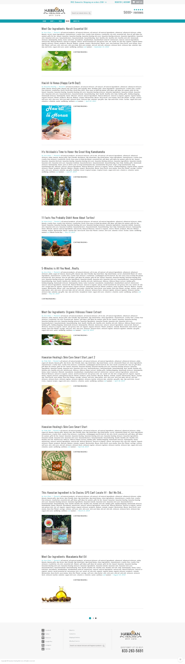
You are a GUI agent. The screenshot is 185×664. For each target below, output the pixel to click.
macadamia (79, 40)
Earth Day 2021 (79, 90)
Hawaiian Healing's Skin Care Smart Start (64, 427)
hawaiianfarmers (65, 38)
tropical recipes (90, 170)
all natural (64, 316)
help (115, 94)
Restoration (95, 43)
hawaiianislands (77, 38)
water (67, 47)
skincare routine (133, 290)
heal (97, 38)
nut (110, 41)
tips (140, 45)
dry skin (113, 34)
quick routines (118, 286)
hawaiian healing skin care (91, 36)
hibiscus (105, 281)
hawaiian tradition (72, 163)
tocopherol (83, 292)
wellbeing (73, 47)
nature (79, 41)
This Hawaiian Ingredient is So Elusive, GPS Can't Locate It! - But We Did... (82, 492)
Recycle (69, 43)
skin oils (101, 45)
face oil (129, 34)
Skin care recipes (85, 45)
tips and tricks (47, 47)
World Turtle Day (56, 232)
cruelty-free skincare (93, 34)
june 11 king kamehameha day (84, 165)
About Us (76, 21)
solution (135, 45)
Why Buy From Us (74, 641)
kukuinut (71, 40)
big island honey (103, 157)
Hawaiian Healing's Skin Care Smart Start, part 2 (68, 357)
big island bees (91, 157)
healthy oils (104, 38)
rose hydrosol (114, 43)
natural (121, 40)
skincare (107, 45)
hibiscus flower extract (117, 281)
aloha (139, 32)
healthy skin (113, 38)
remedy (81, 43)
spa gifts (101, 99)
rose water (80, 288)
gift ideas (110, 90)
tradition (76, 170)
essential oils (121, 34)
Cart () (139, 2)
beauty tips (65, 88)
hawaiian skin (46, 163)
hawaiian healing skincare (111, 36)
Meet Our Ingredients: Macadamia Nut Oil (64, 556)
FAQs (60, 21)
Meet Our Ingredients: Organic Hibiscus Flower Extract (72, 312)
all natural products (68, 32)
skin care (64, 45)
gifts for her (52, 36)
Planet (56, 43)
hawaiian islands (127, 92)
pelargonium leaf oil (93, 286)
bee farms (73, 88)
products (63, 43)
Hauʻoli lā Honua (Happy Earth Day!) (61, 83)
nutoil (114, 41)
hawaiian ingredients (128, 36)
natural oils (46, 41)
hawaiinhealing (89, 38)
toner (90, 292)
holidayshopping (133, 94)
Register (118, 2)
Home (44, 21)
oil (118, 41)
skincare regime (108, 290)
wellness (80, 47)
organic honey (137, 41)
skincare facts (116, 45)
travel (82, 170)
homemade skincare (49, 96)
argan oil (56, 274)
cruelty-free (80, 34)
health (102, 94)
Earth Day (69, 90)
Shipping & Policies (74, 637)
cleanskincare (70, 34)
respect (87, 43)
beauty (44, 34)
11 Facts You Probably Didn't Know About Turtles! (68, 217)
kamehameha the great (104, 165)
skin (58, 45)
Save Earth (124, 43)
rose (107, 43)
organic (128, 41)
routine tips (72, 230)
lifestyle (74, 96)
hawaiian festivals (55, 161)
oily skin (122, 41)
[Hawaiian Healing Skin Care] (54, 11)
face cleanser (56, 277)
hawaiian (65, 36)
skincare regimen (121, 290)
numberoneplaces (120, 166)
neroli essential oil (89, 41)
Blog (67, 21)
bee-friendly (82, 88)
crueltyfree (105, 34)
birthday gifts (96, 88)
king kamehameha (124, 165)
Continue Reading (80, 52)
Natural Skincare (57, 41)
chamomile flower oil (129, 274)
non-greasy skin (102, 41)
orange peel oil (50, 286)
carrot (49, 34)
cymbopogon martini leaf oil (105, 275)
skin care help (73, 45)
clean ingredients (59, 34)
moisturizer (114, 40)
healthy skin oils (124, 38)
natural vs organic (69, 41)
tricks (121, 99)
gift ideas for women (122, 90)
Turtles (126, 99)
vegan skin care (58, 47)
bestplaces (81, 157)
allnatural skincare (129, 32)
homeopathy (52, 40)
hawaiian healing (75, 36)
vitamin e (45, 101)
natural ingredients (132, 40)
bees (89, 88)
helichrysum (97, 281)
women (89, 47)
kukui (65, 40)
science (138, 97)
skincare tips (126, 45)
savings (132, 97)
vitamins (52, 101)
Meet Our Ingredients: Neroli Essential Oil (64, 28)
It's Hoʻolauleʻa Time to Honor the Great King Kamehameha (73, 152)
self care (53, 45)
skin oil (94, 45)
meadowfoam (88, 40)
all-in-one (93, 155)
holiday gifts (122, 94)
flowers (76, 319)
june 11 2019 (67, 165)
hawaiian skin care (52, 38)
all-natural (94, 32)
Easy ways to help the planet (96, 90)
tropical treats (102, 170)
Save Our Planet (123, 97)
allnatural (118, 32)
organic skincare (47, 43)
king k (115, 165)
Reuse (103, 43)
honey (60, 40)
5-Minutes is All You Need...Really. (61, 268)
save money (133, 43)
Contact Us (72, 634)
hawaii (59, 36)
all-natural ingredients (106, 32)
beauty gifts (56, 88)
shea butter (46, 290)
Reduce (75, 43)
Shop (52, 21)
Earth (63, 90)
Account (127, 2)
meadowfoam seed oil (101, 40)
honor (68, 96)
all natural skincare (82, 32)
